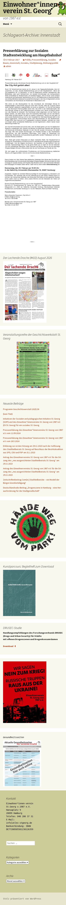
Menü (6, 23)
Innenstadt (15, 63)
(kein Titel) (8, 414)
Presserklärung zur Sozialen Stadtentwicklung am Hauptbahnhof (32, 53)
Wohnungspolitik (50, 63)
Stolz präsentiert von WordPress (22, 898)
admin (8, 66)
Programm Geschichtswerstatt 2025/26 (21, 409)
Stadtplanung (36, 63)
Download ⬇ (9, 646)
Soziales (52, 59)
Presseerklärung (39, 59)
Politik (28, 59)
